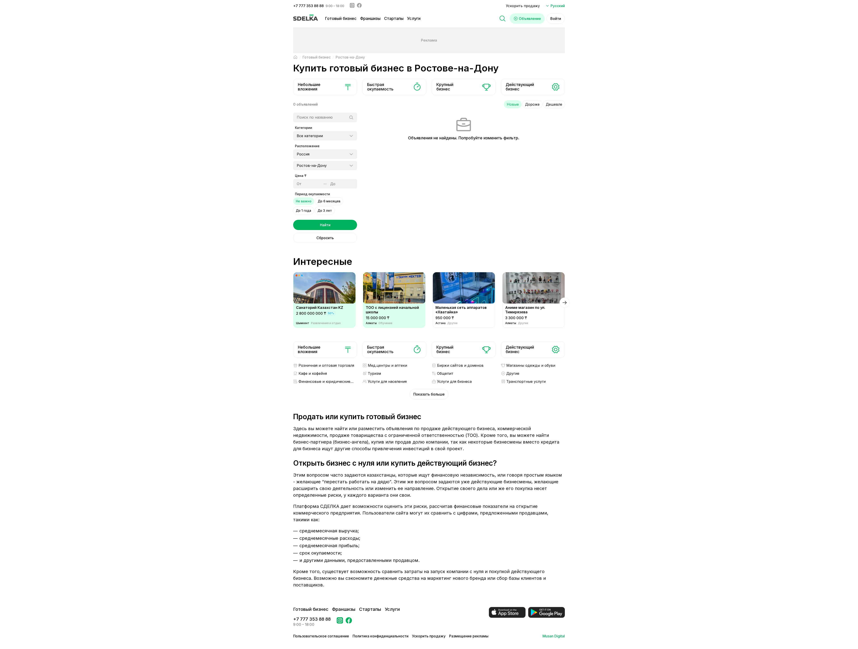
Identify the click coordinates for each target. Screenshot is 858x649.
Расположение (307, 146)
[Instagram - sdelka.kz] (352, 6)
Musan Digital (554, 636)
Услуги (414, 18)
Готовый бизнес (341, 18)
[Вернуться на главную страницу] (295, 57)
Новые (513, 104)
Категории (303, 128)
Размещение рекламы (468, 636)
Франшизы (370, 18)
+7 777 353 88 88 (308, 6)
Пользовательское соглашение (321, 636)
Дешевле (554, 104)
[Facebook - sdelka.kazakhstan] (359, 6)
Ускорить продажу (523, 6)
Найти (325, 225)
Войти (555, 18)
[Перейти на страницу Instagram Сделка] (339, 622)
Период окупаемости (312, 194)
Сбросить (325, 238)
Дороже (532, 104)
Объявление (530, 18)
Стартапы (394, 18)
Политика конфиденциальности (380, 636)
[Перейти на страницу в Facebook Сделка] (348, 622)
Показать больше (429, 394)
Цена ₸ (300, 176)
